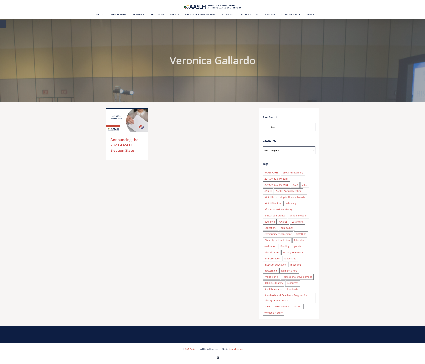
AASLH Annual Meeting (288, 191)
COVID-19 (301, 234)
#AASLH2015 (271, 172)
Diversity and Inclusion (277, 240)
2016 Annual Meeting (276, 178)
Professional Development (297, 276)
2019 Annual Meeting (276, 184)
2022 (295, 184)
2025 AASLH (190, 349)
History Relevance (293, 252)
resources (292, 282)
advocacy (291, 203)
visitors (298, 306)
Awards (283, 221)
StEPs (267, 306)
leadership (290, 258)
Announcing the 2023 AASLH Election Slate (122, 120)
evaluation (270, 246)
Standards (292, 289)
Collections (270, 227)
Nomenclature (289, 270)
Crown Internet (236, 349)
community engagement (278, 234)
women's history (273, 312)
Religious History (273, 282)
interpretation (272, 258)
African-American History (278, 209)
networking (270, 270)
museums (295, 264)
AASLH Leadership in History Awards (284, 197)
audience (269, 221)
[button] (322, 14)
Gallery (132, 120)
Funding (285, 246)
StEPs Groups (282, 306)
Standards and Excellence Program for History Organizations (285, 298)
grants (297, 246)
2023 (304, 184)
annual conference (274, 215)
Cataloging (297, 221)
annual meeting (298, 215)
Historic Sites (271, 252)
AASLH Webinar (273, 203)
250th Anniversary (293, 172)
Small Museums (273, 289)
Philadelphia (271, 276)
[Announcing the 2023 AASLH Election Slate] (127, 120)
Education (299, 240)
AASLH (268, 191)
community (287, 227)
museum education (275, 264)
